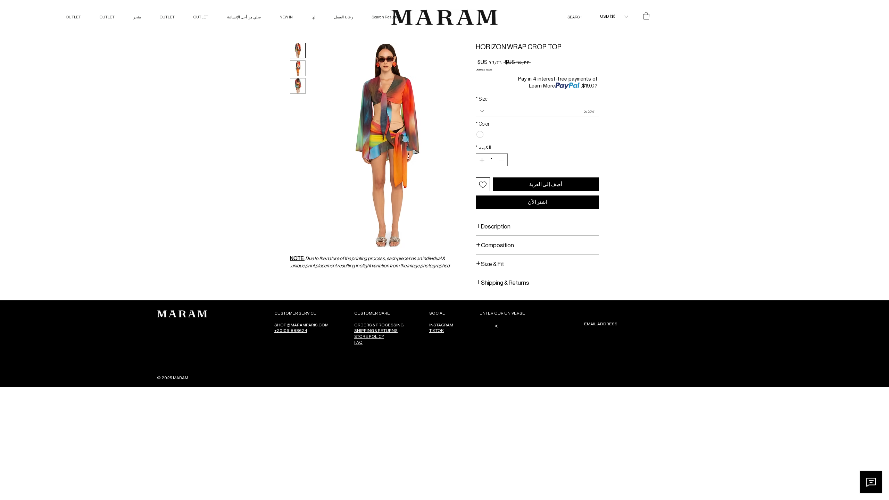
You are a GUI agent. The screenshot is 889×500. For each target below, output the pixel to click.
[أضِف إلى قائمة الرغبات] (483, 184)
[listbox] (614, 16)
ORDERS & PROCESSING (379, 325)
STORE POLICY (369, 336)
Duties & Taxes (484, 69)
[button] (614, 16)
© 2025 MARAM (172, 377)
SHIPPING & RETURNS (376, 330)
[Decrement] (502, 160)
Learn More (542, 86)
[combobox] (537, 111)
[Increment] (481, 160)
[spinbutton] (491, 160)
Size (482, 99)
